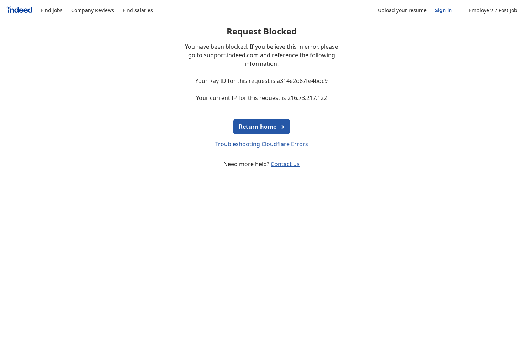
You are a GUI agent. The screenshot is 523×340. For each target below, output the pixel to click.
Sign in (443, 10)
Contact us (285, 164)
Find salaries (138, 10)
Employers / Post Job (493, 10)
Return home (262, 127)
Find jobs (52, 10)
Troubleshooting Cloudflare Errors (261, 144)
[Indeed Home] (19, 10)
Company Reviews (92, 10)
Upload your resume (402, 10)
